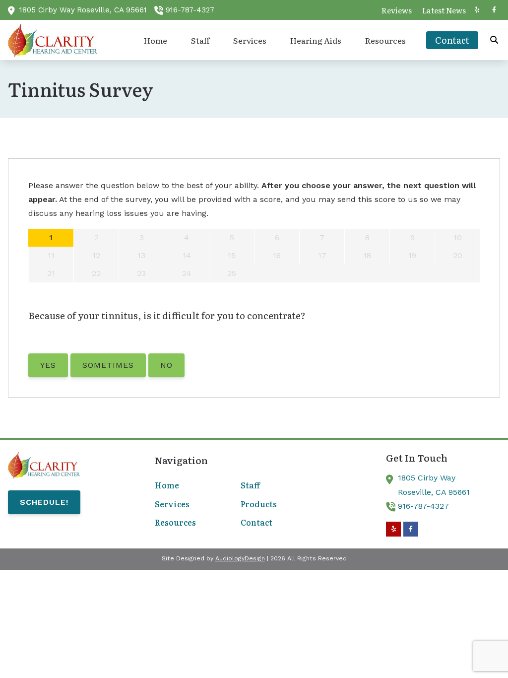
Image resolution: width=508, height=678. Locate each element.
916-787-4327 (190, 9)
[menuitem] (397, 10)
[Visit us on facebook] (494, 10)
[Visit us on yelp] (477, 10)
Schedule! (44, 502)
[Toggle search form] (494, 40)
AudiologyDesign (240, 558)
